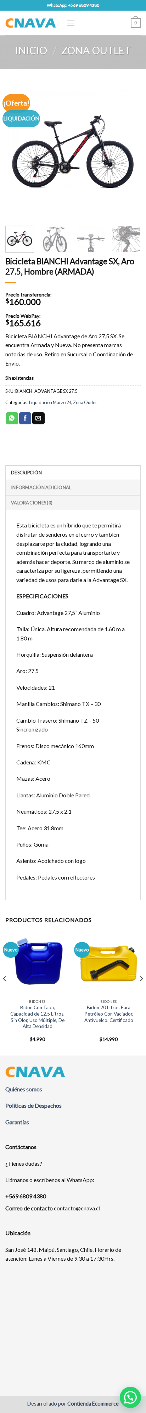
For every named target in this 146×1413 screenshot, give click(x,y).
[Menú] (71, 23)
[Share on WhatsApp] (12, 418)
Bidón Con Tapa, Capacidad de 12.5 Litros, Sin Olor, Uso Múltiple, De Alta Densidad (37, 1017)
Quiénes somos (23, 1089)
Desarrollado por (73, 1404)
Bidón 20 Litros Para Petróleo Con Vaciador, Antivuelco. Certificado (108, 1014)
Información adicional (41, 487)
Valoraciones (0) (31, 502)
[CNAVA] (30, 22)
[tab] (73, 472)
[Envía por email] (38, 418)
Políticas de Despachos (33, 1105)
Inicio (31, 50)
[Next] (129, 150)
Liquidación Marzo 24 (50, 402)
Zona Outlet (96, 50)
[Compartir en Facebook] (25, 418)
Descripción (26, 472)
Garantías (17, 1122)
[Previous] (17, 150)
